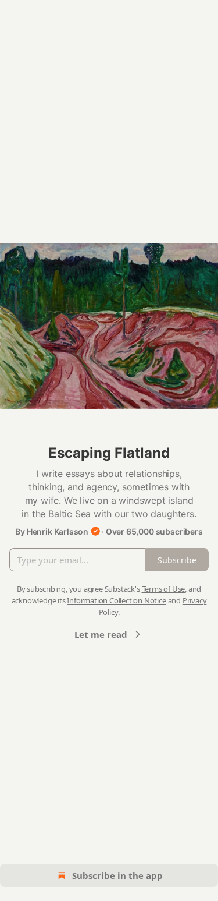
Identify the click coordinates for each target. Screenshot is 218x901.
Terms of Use (163, 589)
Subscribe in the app (117, 875)
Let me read (100, 634)
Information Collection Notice (116, 600)
